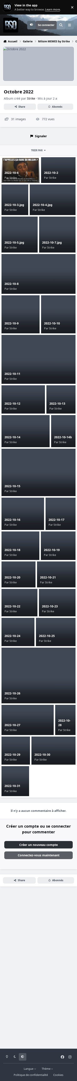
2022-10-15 (12, 486)
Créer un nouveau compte (38, 845)
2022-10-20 (12, 577)
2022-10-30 (42, 755)
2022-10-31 (12, 786)
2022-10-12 (12, 403)
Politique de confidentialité (31, 1075)
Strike (31, 98)
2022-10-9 (11, 323)
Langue (29, 1069)
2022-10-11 (12, 374)
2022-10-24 (12, 636)
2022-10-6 (11, 173)
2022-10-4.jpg (42, 205)
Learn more (8, 7)
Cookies (58, 1075)
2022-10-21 (48, 577)
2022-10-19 (52, 550)
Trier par (37, 150)
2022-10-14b (63, 437)
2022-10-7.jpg (52, 242)
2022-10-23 (50, 606)
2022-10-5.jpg (14, 242)
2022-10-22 (12, 606)
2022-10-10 (52, 323)
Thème (46, 1069)
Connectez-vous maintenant (38, 855)
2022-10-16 (12, 520)
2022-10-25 (47, 636)
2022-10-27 (12, 725)
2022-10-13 (57, 403)
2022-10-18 (12, 550)
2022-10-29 (12, 755)
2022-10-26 (12, 693)
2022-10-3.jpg (14, 205)
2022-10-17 (56, 520)
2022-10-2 (51, 173)
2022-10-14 (12, 437)
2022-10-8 (11, 284)
